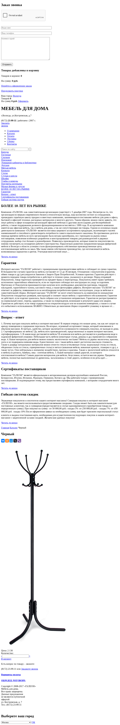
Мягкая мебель (8, 168)
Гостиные (6, 154)
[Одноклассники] (7, 440)
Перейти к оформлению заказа (16, 86)
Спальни (5, 157)
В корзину (6, 659)
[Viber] (19, 440)
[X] (15, 440)
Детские (5, 165)
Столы (4, 173)
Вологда (17, 96)
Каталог (14, 427)
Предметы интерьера (11, 183)
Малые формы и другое (13, 186)
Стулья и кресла (9, 176)
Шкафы (5, 178)
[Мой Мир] (11, 440)
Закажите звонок (29, 669)
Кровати (5, 170)
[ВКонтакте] (3, 440)
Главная (5, 427)
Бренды (5, 152)
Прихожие (6, 160)
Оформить (23, 101)
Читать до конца (9, 256)
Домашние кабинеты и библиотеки (18, 162)
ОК (33, 722)
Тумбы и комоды (9, 181)
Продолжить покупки (12, 91)
